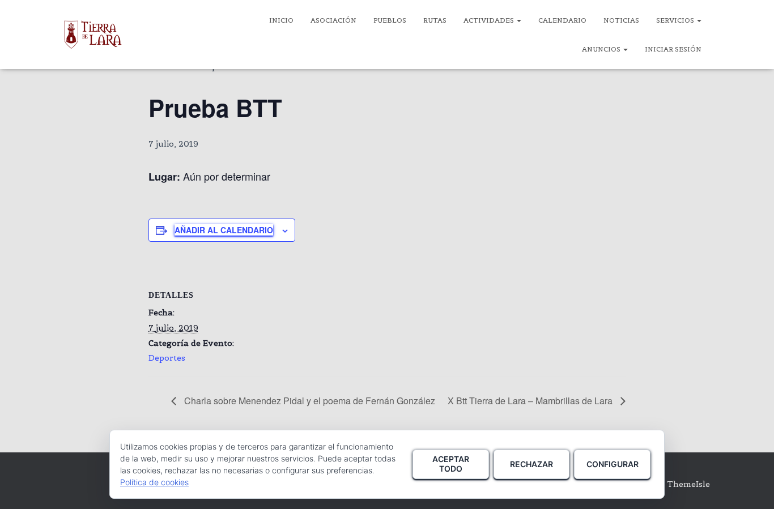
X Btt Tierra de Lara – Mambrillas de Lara (531, 400)
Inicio (281, 20)
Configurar (612, 464)
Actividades (489, 20)
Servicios (676, 20)
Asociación (333, 20)
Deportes (166, 358)
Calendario (562, 20)
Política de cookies (154, 482)
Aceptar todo (450, 463)
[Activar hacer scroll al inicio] (751, 486)
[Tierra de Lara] (93, 34)
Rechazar (531, 464)
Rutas (434, 20)
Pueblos (389, 20)
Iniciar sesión (673, 49)
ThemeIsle (688, 484)
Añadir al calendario (224, 230)
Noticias (621, 20)
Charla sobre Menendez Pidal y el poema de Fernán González (308, 400)
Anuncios (602, 49)
